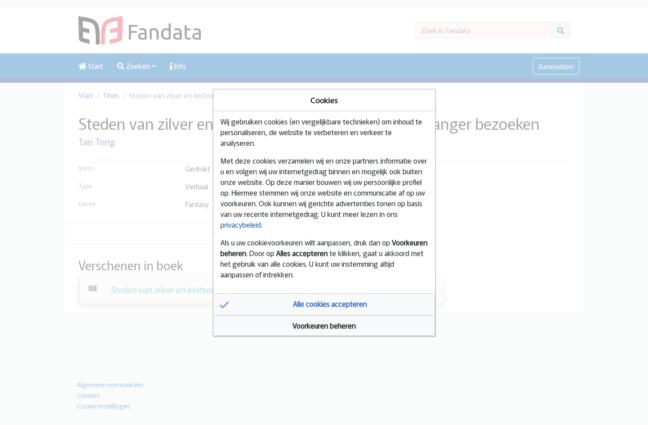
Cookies (324, 99)
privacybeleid (240, 224)
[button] (324, 304)
